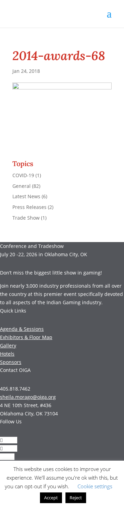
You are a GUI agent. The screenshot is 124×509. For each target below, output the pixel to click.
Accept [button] (51, 497)
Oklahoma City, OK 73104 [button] (29, 413)
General (21, 186)
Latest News (26, 196)
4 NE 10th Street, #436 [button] (25, 405)
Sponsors (10, 362)
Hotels (7, 353)
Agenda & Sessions (22, 329)
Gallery (8, 345)
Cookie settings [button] (95, 486)
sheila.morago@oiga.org (28, 397)
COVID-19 (23, 175)
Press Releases (29, 207)
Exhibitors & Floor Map (26, 337)
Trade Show (26, 217)
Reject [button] (76, 497)
